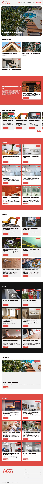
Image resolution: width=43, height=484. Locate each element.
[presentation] (38, 131)
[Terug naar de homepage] (6, 2)
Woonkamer (33, 2)
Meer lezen (26, 97)
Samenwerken (26, 474)
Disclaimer (26, 472)
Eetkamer (22, 2)
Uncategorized (10, 113)
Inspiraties (26, 2)
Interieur (29, 2)
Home (19, 2)
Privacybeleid (26, 477)
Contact (25, 469)
